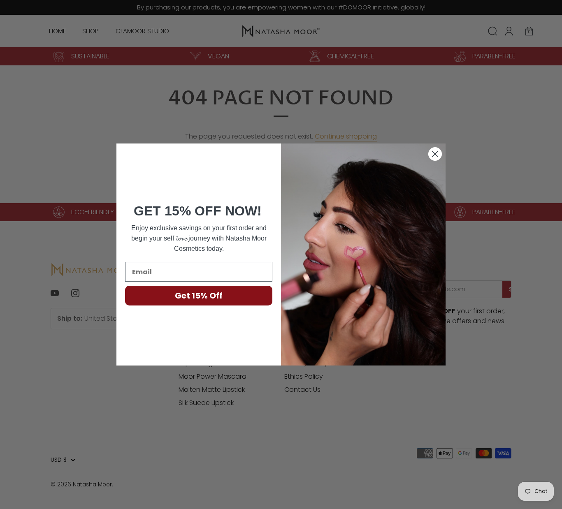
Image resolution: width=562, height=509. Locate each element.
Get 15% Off (199, 295)
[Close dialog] (435, 154)
